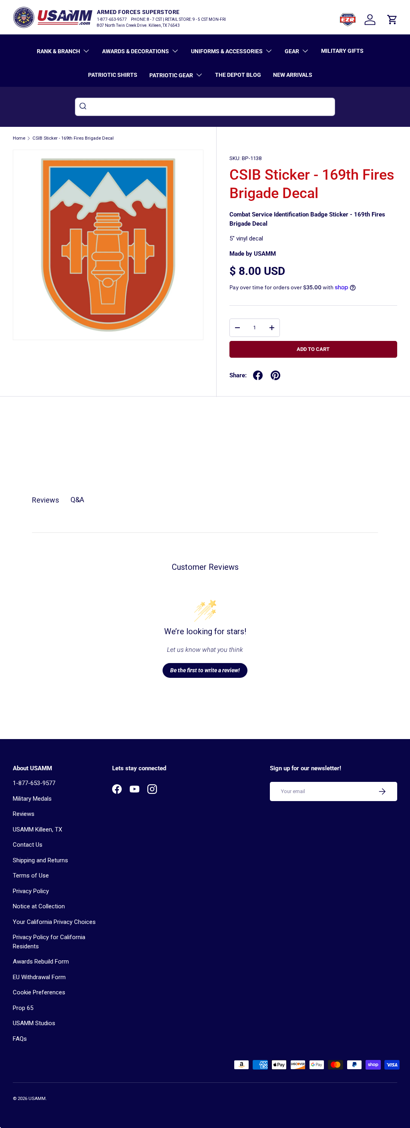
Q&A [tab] (77, 499)
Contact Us (27, 844)
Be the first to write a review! (205, 670)
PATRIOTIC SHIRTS (112, 75)
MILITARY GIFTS (342, 51)
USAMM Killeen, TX (37, 829)
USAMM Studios (34, 1023)
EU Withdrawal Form (39, 977)
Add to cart (313, 349)
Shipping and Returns (40, 860)
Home (19, 138)
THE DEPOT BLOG (238, 75)
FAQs (20, 1038)
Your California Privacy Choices (54, 922)
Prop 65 (23, 1008)
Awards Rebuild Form (41, 961)
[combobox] (205, 107)
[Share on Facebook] (258, 375)
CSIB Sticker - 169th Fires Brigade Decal (73, 138)
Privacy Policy (31, 891)
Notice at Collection (39, 906)
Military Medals (32, 798)
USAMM (37, 1098)
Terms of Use (31, 875)
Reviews (23, 813)
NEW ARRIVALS (292, 75)
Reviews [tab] (45, 500)
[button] (392, 19)
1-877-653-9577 (34, 783)
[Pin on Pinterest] (275, 375)
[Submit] (83, 107)
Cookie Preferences (39, 992)
